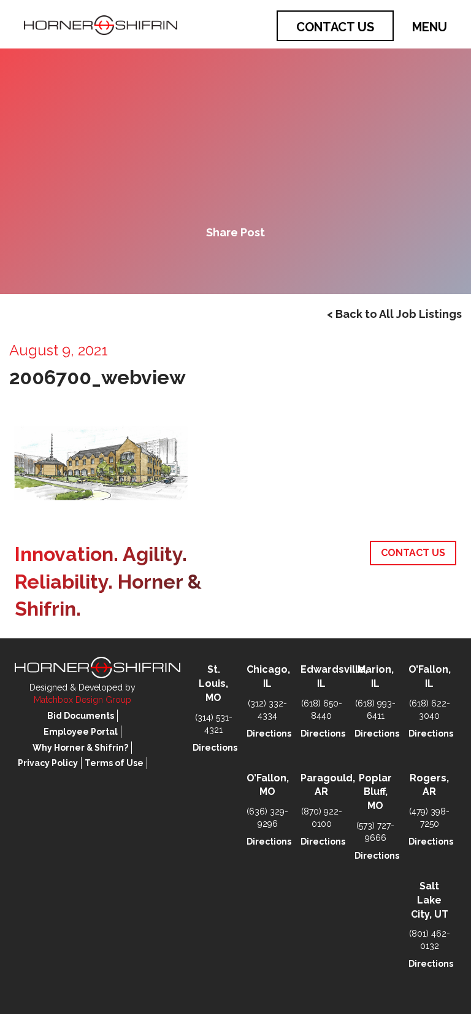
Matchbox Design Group (82, 700)
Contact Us (335, 27)
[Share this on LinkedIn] (277, 264)
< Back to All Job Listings (394, 314)
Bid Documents (80, 716)
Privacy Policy (48, 763)
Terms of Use (114, 763)
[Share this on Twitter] (235, 264)
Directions (215, 748)
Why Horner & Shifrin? (80, 748)
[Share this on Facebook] (194, 264)
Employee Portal (81, 732)
